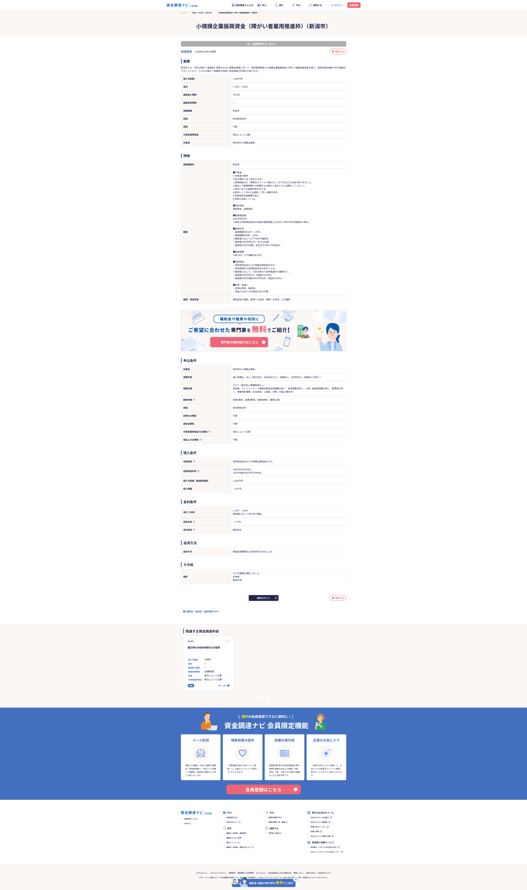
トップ (183, 12)
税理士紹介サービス (318, 827)
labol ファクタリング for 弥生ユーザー (325, 852)
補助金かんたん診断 (233, 838)
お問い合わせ (311, 872)
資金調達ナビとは (244, 5)
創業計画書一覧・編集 (277, 822)
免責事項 (232, 872)
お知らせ (187, 823)
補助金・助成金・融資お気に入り (238, 847)
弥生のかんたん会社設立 (320, 817)
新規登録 (354, 5)
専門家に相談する (275, 833)
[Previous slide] (259, 698)
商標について (299, 872)
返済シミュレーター (233, 842)
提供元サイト (263, 598)
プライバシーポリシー (218, 872)
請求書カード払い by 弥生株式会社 (324, 847)
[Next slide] (268, 698)
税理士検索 (315, 831)
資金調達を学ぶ (232, 817)
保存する (339, 51)
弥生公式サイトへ (324, 872)
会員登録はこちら (263, 789)
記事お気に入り (232, 822)
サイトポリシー (202, 872)
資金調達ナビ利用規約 (245, 872)
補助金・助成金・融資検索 (202, 12)
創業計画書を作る (275, 817)
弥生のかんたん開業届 (319, 822)
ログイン (338, 5)
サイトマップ (261, 872)
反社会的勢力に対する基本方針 (279, 872)
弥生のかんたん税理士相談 (321, 836)
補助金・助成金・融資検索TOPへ (202, 611)
